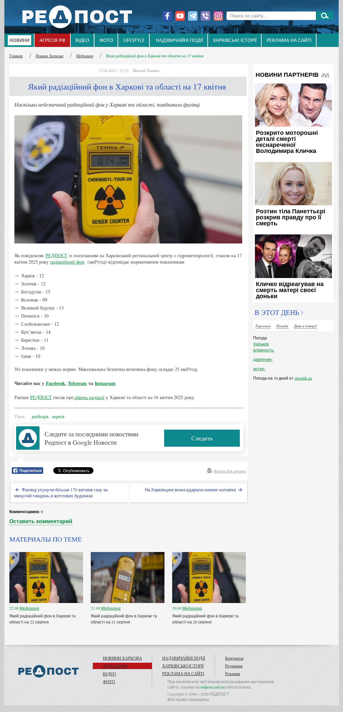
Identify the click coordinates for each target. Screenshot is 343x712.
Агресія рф (52, 40)
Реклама (232, 673)
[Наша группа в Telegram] (193, 16)
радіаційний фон (67, 262)
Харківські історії (235, 40)
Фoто (106, 40)
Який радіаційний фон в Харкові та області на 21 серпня (124, 618)
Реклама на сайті (289, 40)
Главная (16, 55)
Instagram (105, 383)
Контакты (234, 658)
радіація (40, 416)
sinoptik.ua (303, 378)
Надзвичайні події (179, 40)
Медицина (84, 55)
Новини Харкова (49, 55)
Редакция (234, 666)
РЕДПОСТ (56, 255)
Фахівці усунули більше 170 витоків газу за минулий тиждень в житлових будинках (61, 493)
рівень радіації (89, 397)
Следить (202, 438)
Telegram (77, 383)
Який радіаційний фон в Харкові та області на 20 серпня (205, 618)
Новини (19, 40)
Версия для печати (230, 471)
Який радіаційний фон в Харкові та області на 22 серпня (42, 618)
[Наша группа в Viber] (205, 16)
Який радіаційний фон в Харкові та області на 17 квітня (155, 55)
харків (58, 416)
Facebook (55, 383)
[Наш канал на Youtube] (180, 16)
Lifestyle (134, 40)
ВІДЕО (82, 40)
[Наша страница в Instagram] (218, 16)
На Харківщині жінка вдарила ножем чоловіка (191, 490)
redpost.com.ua (213, 687)
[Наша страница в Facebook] (167, 16)
